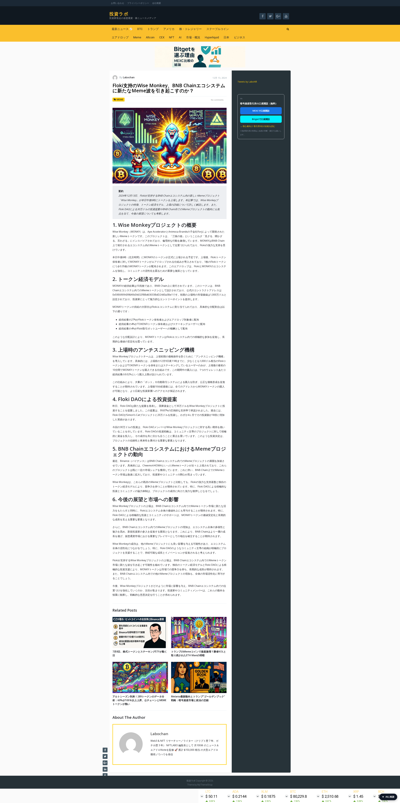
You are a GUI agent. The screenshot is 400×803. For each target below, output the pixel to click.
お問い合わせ (117, 3)
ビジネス (239, 37)
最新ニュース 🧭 (122, 29)
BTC (140, 29)
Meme (137, 37)
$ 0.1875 (268, 796)
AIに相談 (388, 797)
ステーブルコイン (217, 29)
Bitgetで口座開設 (261, 119)
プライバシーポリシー (138, 3)
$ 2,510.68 (330, 796)
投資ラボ (119, 14)
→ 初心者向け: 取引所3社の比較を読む (257, 126)
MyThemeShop (204, 785)
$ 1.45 (358, 796)
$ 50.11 (211, 796)
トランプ (153, 29)
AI (180, 37)
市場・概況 (193, 37)
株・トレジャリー (190, 29)
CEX (161, 37)
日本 (226, 37)
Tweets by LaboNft (247, 81)
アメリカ (169, 29)
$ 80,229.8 (298, 796)
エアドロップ (120, 37)
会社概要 (156, 3)
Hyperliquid (212, 37)
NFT (171, 37)
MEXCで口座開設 (261, 110)
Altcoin (150, 37)
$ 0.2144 (239, 796)
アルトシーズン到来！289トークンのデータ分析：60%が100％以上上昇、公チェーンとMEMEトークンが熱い (139, 700)
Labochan (129, 77)
